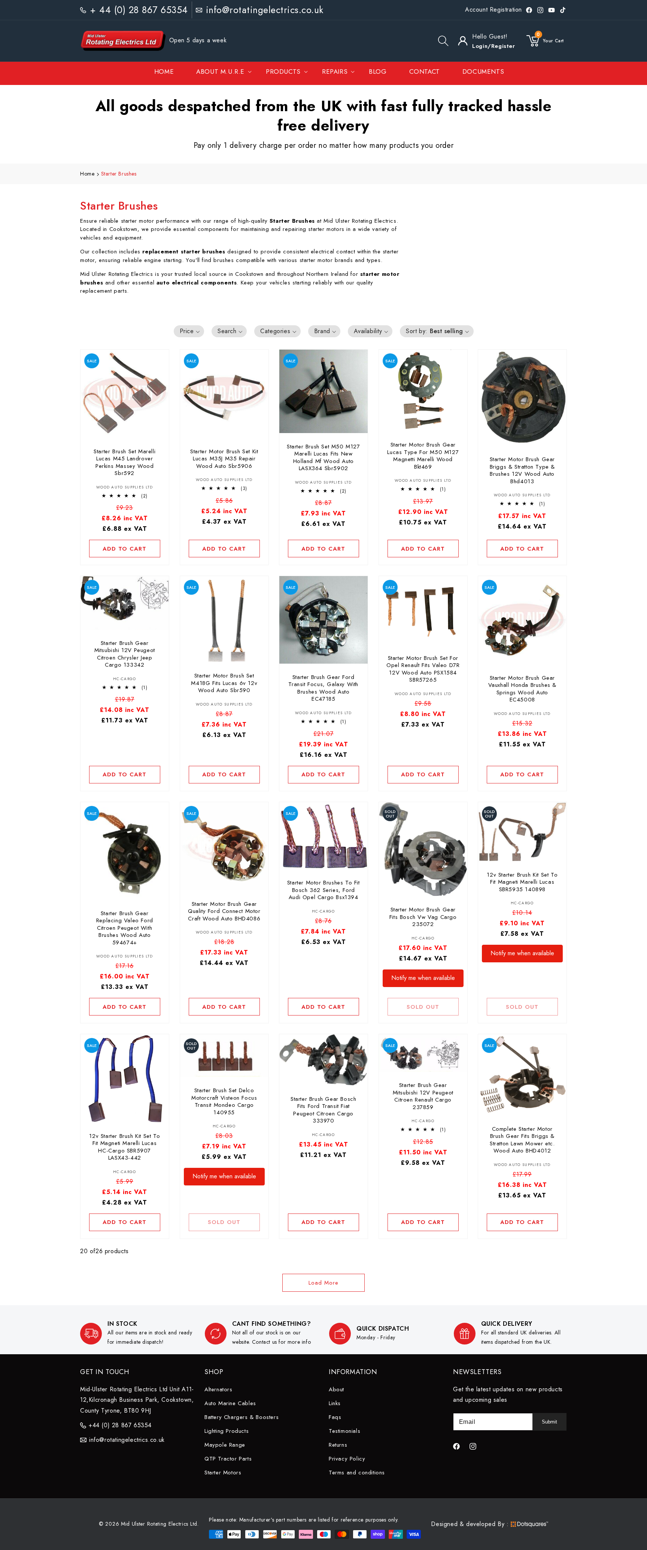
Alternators (218, 1389)
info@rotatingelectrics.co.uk (265, 9)
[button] (443, 41)
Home (87, 173)
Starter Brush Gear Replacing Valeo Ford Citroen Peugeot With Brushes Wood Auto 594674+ (124, 928)
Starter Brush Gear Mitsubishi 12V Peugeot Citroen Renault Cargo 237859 (422, 1096)
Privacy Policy (347, 1459)
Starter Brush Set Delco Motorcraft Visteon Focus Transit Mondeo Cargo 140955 (224, 1101)
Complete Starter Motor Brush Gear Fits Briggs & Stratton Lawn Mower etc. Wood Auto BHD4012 (522, 1140)
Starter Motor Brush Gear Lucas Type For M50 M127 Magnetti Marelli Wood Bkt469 (423, 456)
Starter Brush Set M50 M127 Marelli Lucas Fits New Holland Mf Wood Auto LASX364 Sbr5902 (323, 457)
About (336, 1389)
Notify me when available (423, 978)
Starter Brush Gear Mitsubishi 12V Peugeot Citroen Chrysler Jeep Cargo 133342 (124, 654)
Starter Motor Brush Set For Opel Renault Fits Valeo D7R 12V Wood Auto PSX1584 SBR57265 (422, 669)
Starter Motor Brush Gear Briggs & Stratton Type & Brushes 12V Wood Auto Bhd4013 (522, 470)
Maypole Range (224, 1445)
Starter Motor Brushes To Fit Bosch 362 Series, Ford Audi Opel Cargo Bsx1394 (323, 890)
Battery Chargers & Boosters (241, 1417)
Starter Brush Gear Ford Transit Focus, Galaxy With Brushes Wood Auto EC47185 (324, 688)
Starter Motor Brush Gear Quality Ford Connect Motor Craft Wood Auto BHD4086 (224, 911)
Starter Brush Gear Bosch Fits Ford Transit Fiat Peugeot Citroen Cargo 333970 (323, 1110)
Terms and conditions (357, 1472)
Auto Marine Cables (230, 1403)
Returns (338, 1445)
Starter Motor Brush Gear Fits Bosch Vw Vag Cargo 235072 (423, 917)
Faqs (335, 1417)
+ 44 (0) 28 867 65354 (139, 9)
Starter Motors (222, 1472)
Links (335, 1403)
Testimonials (344, 1431)
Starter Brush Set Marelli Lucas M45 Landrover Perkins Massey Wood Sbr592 (124, 462)
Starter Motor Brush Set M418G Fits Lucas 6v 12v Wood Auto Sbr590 (224, 683)
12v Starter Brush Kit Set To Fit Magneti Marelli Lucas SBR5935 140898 (522, 882)
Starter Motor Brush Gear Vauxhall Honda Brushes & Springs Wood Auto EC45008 (522, 689)
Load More (323, 1283)
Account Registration (493, 9)
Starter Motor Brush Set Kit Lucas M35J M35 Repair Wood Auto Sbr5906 (224, 459)
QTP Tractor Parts (228, 1459)
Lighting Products (226, 1431)
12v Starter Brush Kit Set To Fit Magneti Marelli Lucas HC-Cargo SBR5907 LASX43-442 (124, 1146)
